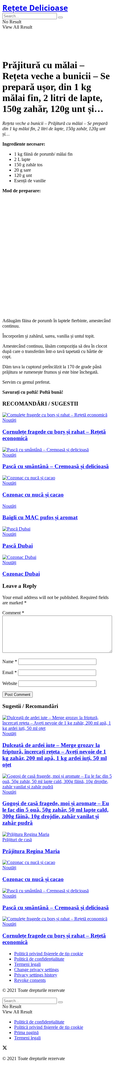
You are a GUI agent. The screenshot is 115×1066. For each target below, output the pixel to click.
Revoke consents (30, 980)
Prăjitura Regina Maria (31, 851)
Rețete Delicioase (35, 7)
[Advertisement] (57, 255)
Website (9, 683)
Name (9, 661)
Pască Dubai (17, 546)
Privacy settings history (35, 974)
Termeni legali (27, 964)
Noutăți (9, 420)
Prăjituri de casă (17, 839)
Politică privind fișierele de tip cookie (48, 953)
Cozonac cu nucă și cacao (33, 495)
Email (9, 672)
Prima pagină (26, 1032)
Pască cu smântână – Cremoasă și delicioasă (55, 466)
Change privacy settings (36, 969)
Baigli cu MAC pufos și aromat (40, 517)
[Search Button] (60, 17)
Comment (13, 612)
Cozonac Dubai (21, 574)
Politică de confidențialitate (39, 958)
